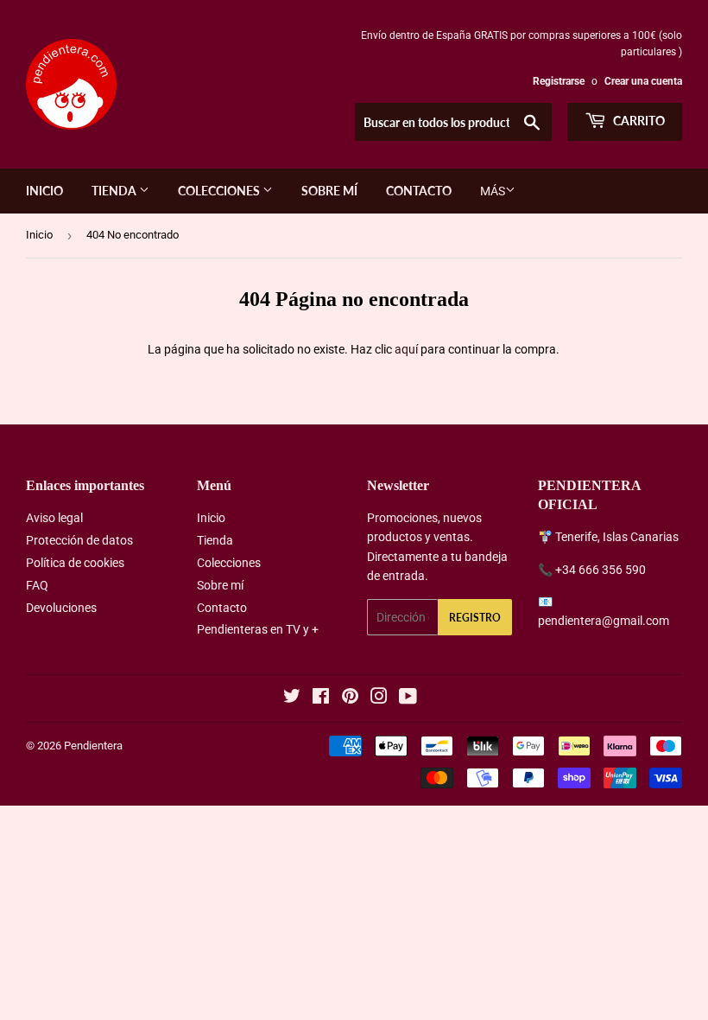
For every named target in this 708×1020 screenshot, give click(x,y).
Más (492, 191)
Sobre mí (329, 190)
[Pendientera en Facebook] (321, 698)
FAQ (37, 585)
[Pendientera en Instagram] (379, 698)
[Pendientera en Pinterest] (350, 698)
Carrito (637, 120)
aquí (406, 349)
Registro (475, 617)
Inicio (44, 190)
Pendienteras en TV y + (258, 629)
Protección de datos (79, 540)
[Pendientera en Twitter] (291, 698)
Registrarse (559, 81)
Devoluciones (61, 608)
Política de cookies (75, 563)
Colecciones (220, 190)
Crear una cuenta (643, 81)
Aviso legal (54, 518)
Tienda (115, 190)
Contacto (419, 190)
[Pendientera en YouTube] (408, 698)
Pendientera (93, 745)
